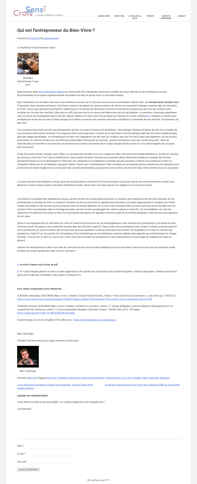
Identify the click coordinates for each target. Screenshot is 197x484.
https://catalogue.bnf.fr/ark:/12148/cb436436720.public (46, 313)
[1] (148, 116)
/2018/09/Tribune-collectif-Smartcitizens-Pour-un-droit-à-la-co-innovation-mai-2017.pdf (106, 299)
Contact (182, 16)
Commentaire (24, 409)
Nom (20, 446)
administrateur (51, 38)
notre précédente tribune (51, 91)
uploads (57, 299)
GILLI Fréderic (134, 378)
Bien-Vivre (33, 378)
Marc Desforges (150, 378)
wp (41, 299)
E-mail (21, 453)
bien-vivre (51, 378)
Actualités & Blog (135, 17)
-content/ (48, 299)
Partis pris (119, 16)
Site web (21, 461)
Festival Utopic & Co (115, 378)
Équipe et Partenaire (166, 17)
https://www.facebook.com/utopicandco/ (94, 320)
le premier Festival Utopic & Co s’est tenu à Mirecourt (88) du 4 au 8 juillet (142, 384)
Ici (18, 264)
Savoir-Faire (104, 16)
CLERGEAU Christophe (68, 378)
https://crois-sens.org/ (28, 299)
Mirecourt (165, 378)
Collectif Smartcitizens (92, 378)
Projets (150, 16)
